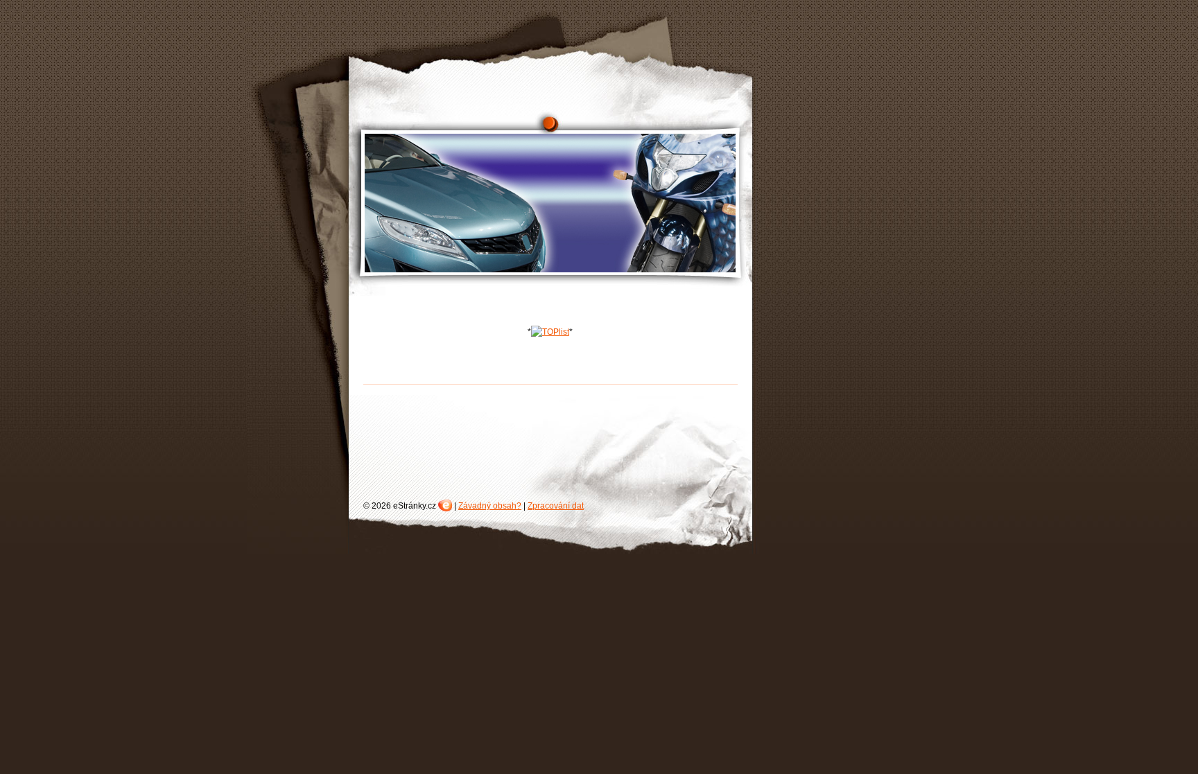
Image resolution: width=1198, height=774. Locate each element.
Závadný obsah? (489, 506)
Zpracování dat (556, 506)
